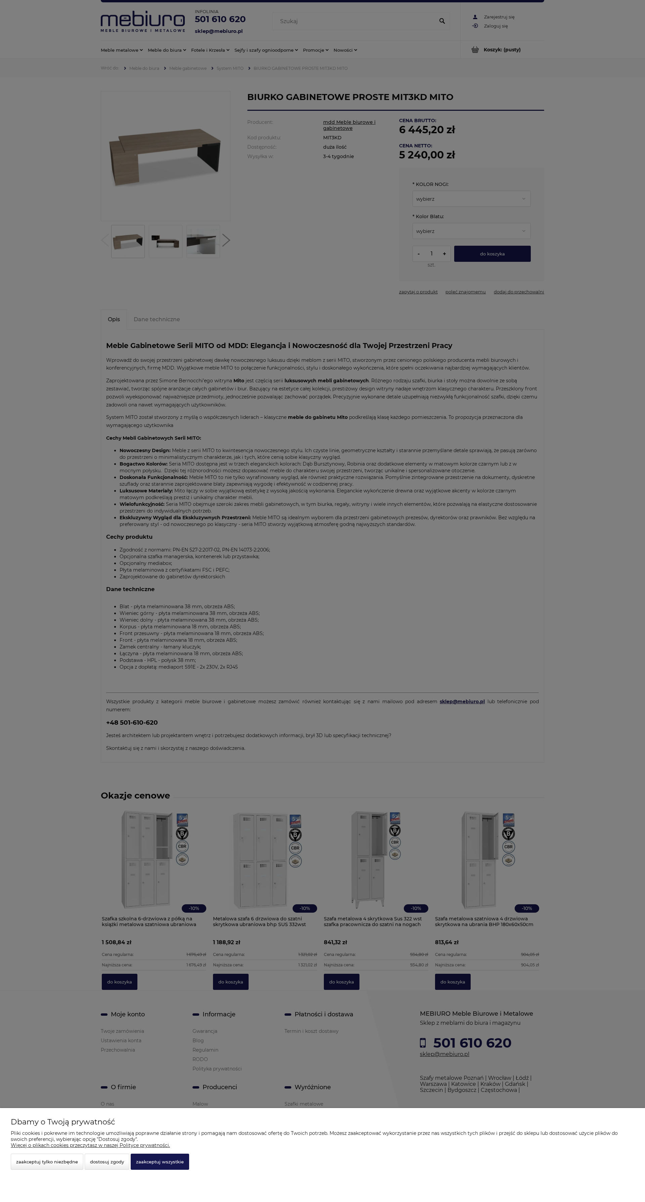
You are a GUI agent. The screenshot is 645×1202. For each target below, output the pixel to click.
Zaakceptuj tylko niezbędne (47, 1161)
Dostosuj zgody (107, 1161)
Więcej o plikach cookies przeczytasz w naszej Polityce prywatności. (90, 1145)
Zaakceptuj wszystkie (160, 1161)
